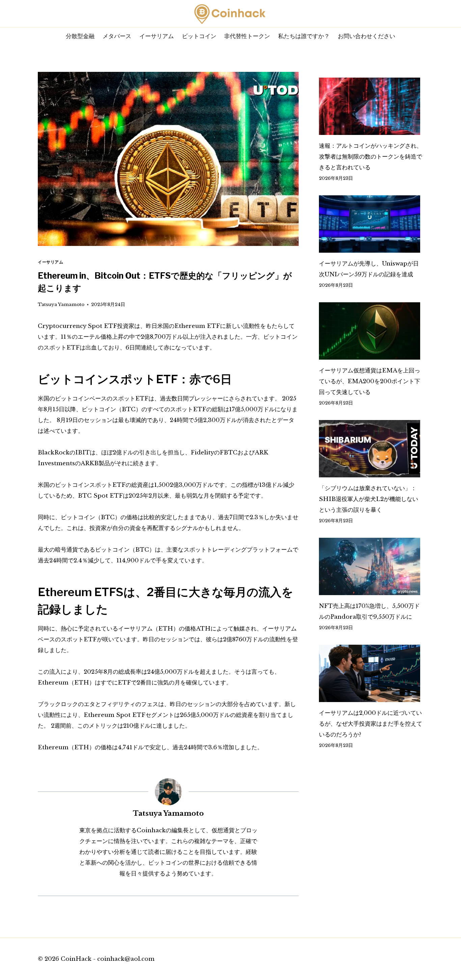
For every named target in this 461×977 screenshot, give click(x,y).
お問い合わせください (366, 36)
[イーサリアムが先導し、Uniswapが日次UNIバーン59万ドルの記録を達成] (371, 224)
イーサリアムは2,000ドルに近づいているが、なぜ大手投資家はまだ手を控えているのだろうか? (370, 723)
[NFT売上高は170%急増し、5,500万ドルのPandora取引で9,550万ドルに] (371, 566)
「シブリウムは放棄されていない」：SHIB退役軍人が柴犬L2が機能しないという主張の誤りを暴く (368, 499)
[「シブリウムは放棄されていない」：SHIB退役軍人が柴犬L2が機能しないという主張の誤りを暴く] (371, 448)
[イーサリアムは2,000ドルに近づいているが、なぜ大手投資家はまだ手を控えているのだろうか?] (371, 673)
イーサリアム (156, 36)
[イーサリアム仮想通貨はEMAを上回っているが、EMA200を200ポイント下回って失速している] (371, 331)
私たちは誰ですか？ (304, 36)
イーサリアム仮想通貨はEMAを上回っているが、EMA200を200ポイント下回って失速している (369, 381)
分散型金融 (80, 36)
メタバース (117, 36)
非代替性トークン (247, 36)
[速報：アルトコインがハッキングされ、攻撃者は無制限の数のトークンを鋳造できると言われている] (371, 106)
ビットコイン (199, 36)
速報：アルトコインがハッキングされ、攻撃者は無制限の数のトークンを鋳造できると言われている (370, 156)
